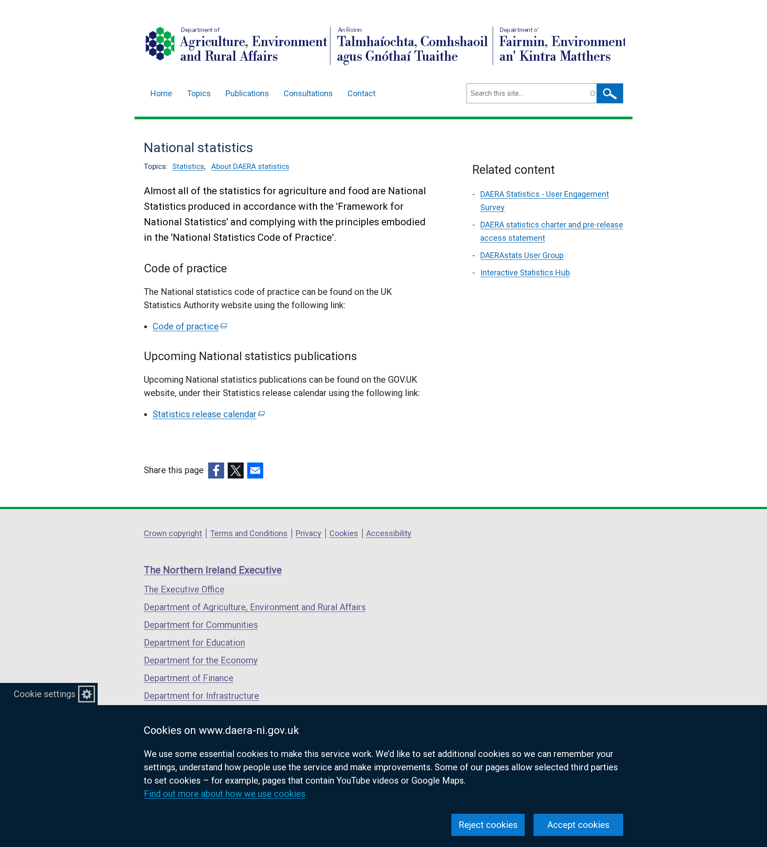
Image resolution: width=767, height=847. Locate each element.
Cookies (343, 533)
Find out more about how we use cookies (224, 793)
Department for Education (194, 642)
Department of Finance (188, 678)
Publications (247, 93)
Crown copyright (173, 533)
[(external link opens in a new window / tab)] (216, 470)
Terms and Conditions (249, 533)
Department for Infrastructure (201, 695)
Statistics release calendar (208, 414)
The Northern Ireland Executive (213, 570)
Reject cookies (488, 825)
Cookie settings (44, 694)
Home (161, 93)
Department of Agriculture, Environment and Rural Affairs (255, 607)
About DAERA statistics (250, 166)
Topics (199, 93)
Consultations (308, 93)
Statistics (188, 166)
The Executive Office (184, 589)
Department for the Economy (200, 660)
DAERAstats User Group (522, 255)
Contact (362, 93)
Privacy (308, 533)
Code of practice (189, 326)
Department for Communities (201, 625)
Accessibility (388, 533)
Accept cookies (578, 825)
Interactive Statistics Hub (525, 272)
